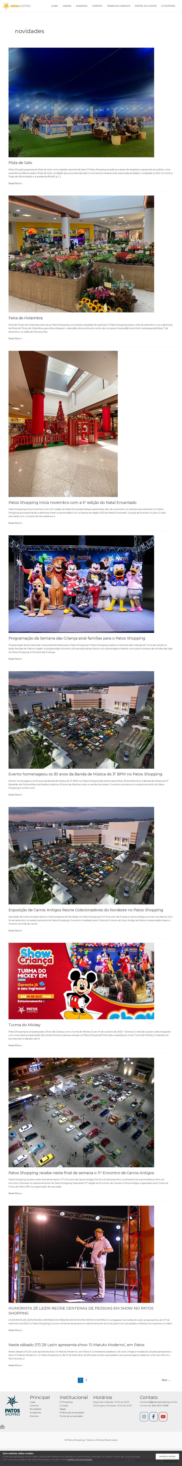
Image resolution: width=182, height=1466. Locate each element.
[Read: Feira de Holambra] (81, 253)
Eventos (34, 1416)
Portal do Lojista (146, 6)
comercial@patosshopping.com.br (158, 1402)
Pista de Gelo (20, 162)
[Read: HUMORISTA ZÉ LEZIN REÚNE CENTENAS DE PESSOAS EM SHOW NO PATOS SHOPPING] (81, 1254)
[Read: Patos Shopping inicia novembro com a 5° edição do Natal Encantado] (63, 423)
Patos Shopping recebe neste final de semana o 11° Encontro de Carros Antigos (81, 1173)
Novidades (35, 1409)
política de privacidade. (80, 1459)
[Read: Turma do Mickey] (81, 980)
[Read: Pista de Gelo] (81, 102)
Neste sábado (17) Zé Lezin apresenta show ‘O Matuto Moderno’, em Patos (76, 1345)
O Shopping (168, 6)
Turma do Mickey (25, 1025)
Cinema (67, 6)
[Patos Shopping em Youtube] (163, 1416)
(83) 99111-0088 (160, 1405)
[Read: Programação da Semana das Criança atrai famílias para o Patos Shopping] (81, 583)
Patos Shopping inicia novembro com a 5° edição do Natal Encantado (72, 502)
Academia (81, 6)
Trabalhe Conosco (118, 6)
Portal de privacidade (71, 1416)
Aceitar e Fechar (167, 1456)
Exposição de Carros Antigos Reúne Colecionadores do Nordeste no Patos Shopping (86, 910)
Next (166, 1380)
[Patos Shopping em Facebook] (153, 1416)
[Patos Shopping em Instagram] (144, 1416)
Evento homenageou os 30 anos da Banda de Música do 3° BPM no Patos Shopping (85, 774)
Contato (97, 6)
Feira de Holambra (26, 318)
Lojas (54, 6)
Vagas (63, 1409)
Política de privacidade (72, 1412)
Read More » (15, 183)
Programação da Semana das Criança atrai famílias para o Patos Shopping (77, 638)
